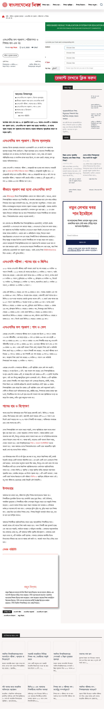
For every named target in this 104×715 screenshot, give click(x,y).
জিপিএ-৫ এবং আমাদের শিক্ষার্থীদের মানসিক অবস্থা (37, 688)
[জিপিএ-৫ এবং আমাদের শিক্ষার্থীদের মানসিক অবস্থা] (39, 679)
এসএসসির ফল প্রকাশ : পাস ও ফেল (29, 106)
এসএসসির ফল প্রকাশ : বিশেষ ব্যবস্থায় (30, 97)
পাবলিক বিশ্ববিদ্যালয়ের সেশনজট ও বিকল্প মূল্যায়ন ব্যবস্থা (63, 656)
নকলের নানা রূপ (85, 653)
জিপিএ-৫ (34, 476)
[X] (77, 17)
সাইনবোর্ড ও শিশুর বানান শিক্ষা (95, 190)
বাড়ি (7, 16)
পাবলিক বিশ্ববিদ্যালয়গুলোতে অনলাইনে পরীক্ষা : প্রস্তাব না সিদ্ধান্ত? (13, 656)
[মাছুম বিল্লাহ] (4, 47)
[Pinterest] (84, 17)
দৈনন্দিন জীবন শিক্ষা (93, 179)
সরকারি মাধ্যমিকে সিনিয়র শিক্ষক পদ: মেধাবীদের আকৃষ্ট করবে (38, 656)
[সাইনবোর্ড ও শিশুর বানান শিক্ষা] (85, 193)
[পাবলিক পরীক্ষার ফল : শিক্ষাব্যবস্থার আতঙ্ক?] (90, 679)
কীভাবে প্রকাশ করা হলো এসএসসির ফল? (30, 100)
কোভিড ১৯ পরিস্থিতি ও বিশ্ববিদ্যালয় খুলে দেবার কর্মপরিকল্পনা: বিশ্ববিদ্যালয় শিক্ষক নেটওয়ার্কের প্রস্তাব (96, 125)
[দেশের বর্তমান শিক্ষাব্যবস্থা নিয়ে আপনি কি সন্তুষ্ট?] (92, 148)
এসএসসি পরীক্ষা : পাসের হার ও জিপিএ (29, 103)
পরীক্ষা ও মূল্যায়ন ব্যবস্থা (16, 16)
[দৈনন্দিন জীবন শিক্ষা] (85, 183)
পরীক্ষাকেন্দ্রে (10, 196)
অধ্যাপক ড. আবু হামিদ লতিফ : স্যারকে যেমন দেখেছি (96, 115)
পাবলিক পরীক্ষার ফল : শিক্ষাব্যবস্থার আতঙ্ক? (34, 65)
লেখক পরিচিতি (24, 115)
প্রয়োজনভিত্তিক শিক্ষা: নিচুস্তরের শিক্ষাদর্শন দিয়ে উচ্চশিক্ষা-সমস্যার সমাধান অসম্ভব (70, 115)
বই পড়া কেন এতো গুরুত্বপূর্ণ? (95, 97)
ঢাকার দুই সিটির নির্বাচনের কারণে (18, 171)
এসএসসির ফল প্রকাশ (42, 612)
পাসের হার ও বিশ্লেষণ (24, 109)
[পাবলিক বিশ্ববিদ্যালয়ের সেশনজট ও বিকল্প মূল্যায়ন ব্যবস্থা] (64, 646)
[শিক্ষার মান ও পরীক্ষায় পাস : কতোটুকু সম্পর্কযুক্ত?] (64, 679)
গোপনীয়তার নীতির (74, 250)
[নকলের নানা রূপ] (90, 646)
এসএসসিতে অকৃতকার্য (29, 612)
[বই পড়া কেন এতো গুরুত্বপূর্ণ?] (86, 97)
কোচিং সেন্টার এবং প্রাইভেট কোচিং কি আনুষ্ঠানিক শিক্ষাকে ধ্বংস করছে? (75, 181)
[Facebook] (71, 17)
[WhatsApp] (90, 17)
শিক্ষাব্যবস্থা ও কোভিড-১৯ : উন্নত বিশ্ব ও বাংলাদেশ (10, 65)
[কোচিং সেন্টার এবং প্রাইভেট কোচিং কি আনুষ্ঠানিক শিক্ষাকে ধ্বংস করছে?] (65, 183)
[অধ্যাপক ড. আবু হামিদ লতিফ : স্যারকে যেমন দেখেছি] (86, 116)
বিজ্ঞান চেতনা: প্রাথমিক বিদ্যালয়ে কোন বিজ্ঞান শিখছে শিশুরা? (71, 158)
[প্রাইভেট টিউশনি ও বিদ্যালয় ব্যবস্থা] (65, 193)
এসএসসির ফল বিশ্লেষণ (9, 615)
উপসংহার (20, 112)
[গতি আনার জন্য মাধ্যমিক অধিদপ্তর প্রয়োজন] (13, 679)
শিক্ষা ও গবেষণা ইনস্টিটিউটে (39, 443)
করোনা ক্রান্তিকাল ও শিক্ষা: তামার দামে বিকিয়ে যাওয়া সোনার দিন (96, 106)
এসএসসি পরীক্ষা (17, 612)
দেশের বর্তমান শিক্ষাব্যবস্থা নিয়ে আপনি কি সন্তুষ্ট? (91, 156)
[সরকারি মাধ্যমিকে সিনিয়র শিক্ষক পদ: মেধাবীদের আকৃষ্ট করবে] (39, 646)
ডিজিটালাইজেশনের (50, 250)
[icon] (3, 17)
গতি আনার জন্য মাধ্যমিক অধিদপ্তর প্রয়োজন (11, 688)
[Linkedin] (96, 17)
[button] (101, 4)
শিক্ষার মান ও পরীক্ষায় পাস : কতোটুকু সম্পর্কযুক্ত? (63, 688)
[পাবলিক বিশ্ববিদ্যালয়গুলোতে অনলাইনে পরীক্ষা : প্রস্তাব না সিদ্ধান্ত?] (13, 646)
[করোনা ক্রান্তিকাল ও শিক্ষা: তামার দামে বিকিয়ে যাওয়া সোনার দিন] (86, 106)
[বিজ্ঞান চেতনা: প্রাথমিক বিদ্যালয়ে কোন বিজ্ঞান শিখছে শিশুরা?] (72, 148)
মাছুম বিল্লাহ (13, 47)
